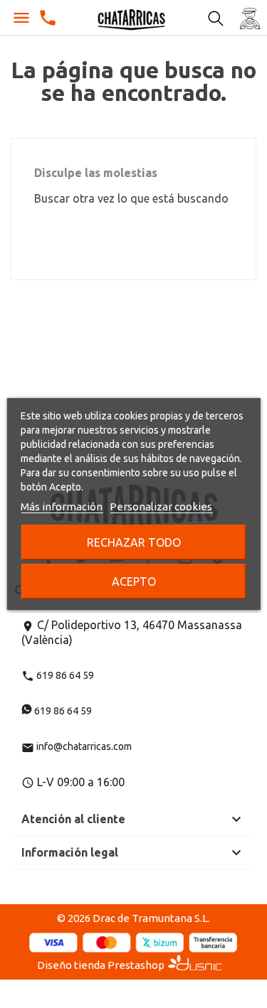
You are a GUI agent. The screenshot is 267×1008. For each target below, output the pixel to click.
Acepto (134, 581)
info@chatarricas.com (76, 746)
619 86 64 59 (57, 675)
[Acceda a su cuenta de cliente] (250, 17)
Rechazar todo (134, 542)
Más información (62, 506)
